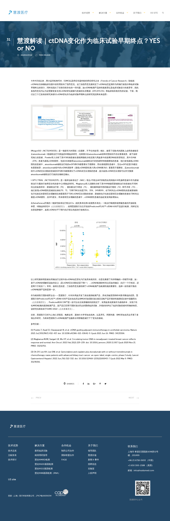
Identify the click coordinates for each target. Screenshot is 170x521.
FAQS (64, 459)
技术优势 (86, 13)
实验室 (91, 468)
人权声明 (92, 473)
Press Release (44, 55)
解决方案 (103, 13)
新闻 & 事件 (93, 459)
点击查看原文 (58, 206)
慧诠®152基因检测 (44, 468)
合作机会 (120, 13)
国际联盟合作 (67, 455)
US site (154, 13)
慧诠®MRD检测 (42, 459)
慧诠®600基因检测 (44, 464)
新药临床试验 (41, 451)
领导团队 (92, 451)
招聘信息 (92, 464)
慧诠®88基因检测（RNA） (47, 473)
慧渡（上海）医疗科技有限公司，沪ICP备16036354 (29, 496)
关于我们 (137, 13)
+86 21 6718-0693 (137, 460)
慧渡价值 (92, 455)
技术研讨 (12, 459)
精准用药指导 (41, 455)
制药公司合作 (67, 451)
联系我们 (133, 446)
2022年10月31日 (26, 55)
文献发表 (12, 455)
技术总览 (12, 451)
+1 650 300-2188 (136, 465)
